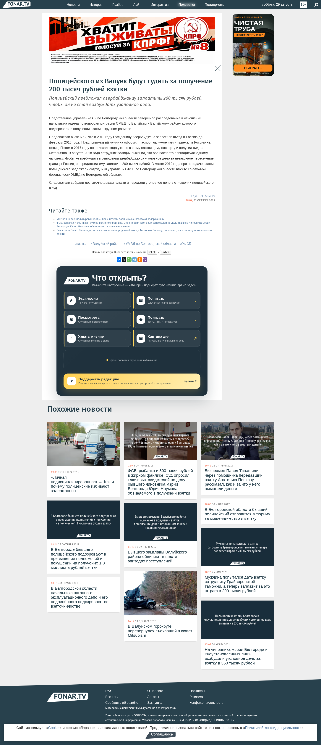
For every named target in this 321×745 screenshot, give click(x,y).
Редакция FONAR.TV (202, 196)
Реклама (196, 697)
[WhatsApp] (129, 259)
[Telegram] (134, 259)
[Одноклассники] (139, 259)
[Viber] (145, 259)
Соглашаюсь (162, 734)
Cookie (53, 727)
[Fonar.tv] (17, 4)
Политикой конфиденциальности (273, 727)
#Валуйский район (105, 244)
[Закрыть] (218, 68)
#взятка (80, 244)
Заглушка (154, 702)
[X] (124, 259)
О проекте (155, 691)
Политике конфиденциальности (207, 720)
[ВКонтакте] (119, 259)
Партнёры (197, 691)
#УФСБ (185, 244)
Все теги (112, 697)
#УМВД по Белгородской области (150, 244)
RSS (108, 691)
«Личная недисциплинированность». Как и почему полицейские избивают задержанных (110, 219)
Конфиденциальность (206, 702)
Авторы (153, 697)
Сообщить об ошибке (121, 702)
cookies (139, 715)
